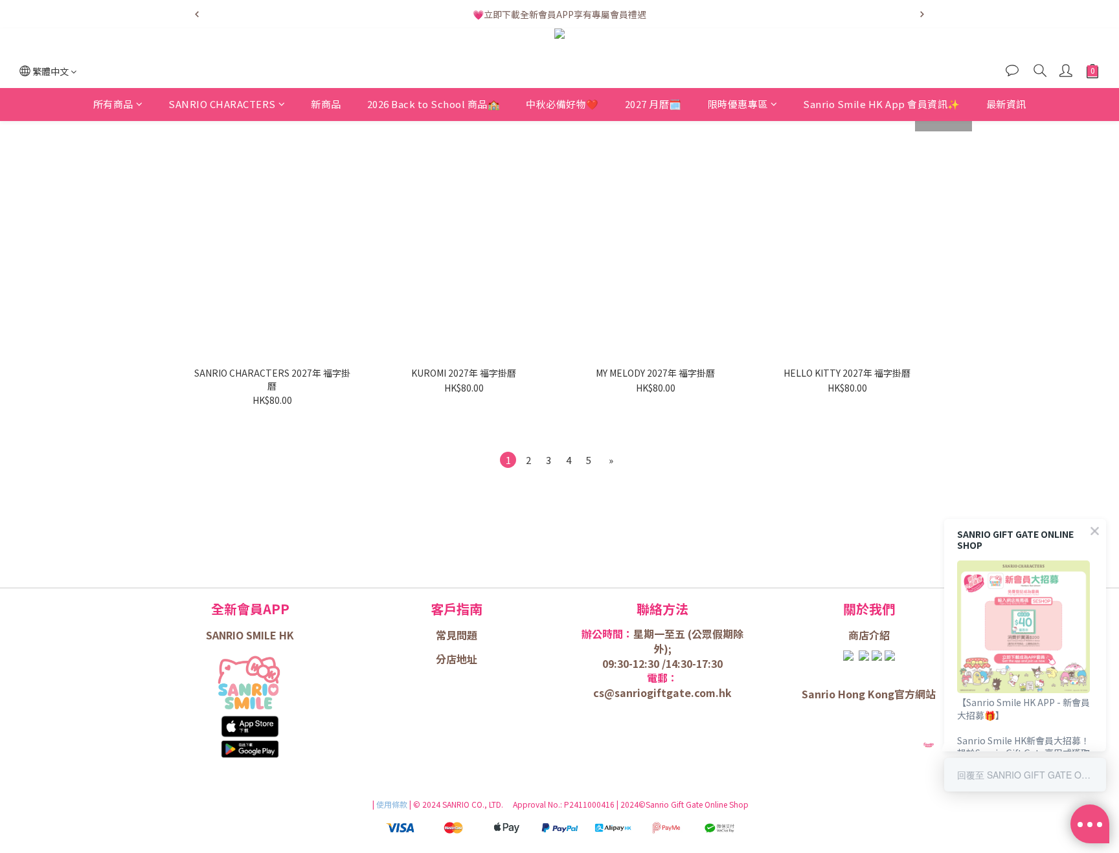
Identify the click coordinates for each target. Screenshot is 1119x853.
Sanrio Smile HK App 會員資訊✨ (881, 104)
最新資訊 (1006, 104)
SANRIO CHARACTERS (222, 104)
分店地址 (456, 659)
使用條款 (392, 804)
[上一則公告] (197, 14)
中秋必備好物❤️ (562, 104)
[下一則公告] (922, 14)
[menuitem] (508, 460)
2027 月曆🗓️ (653, 104)
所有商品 (113, 104)
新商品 (326, 104)
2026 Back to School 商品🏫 (434, 104)
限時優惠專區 (738, 104)
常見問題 (456, 635)
